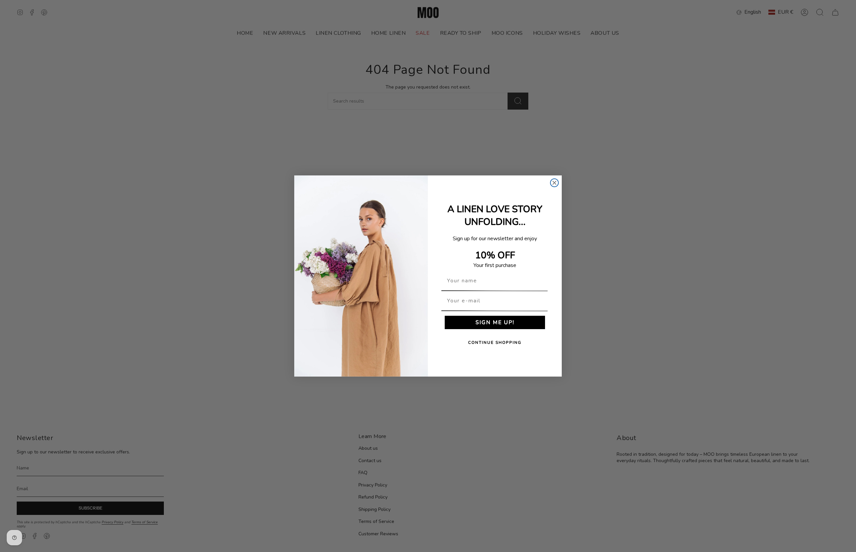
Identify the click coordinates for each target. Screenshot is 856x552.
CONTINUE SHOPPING (495, 342)
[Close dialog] (554, 183)
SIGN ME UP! (495, 322)
